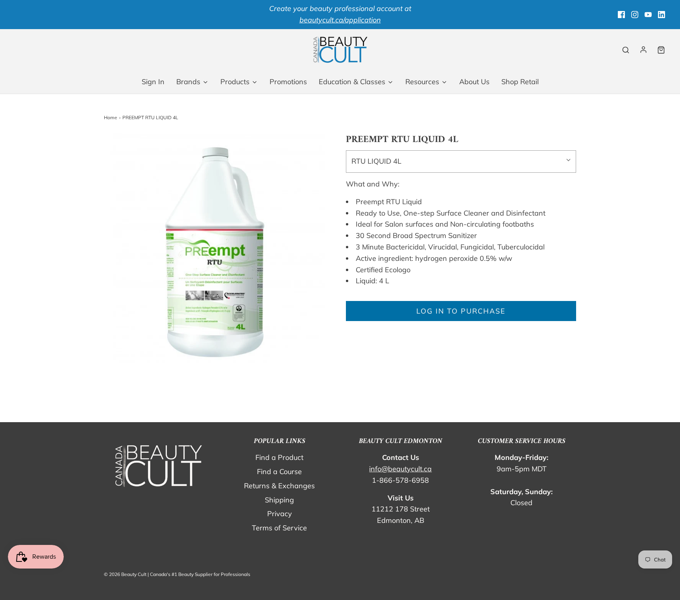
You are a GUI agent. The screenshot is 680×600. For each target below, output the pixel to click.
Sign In (153, 81)
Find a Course (279, 471)
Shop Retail (520, 81)
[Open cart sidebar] (661, 49)
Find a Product (279, 457)
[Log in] (643, 50)
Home (110, 117)
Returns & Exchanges (279, 485)
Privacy (279, 513)
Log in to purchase (461, 311)
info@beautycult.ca (400, 468)
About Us (474, 81)
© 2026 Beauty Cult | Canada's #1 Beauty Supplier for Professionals (177, 574)
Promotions (288, 81)
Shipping (279, 499)
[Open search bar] (626, 49)
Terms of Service (279, 527)
